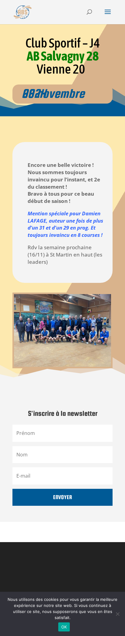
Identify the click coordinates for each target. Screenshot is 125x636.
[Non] (117, 614)
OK (64, 626)
